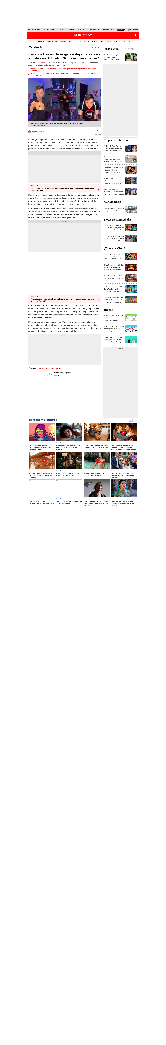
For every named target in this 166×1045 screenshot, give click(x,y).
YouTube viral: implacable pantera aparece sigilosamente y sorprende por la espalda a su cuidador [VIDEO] (114, 59)
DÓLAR (114, 41)
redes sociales (46, 63)
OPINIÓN (55, 41)
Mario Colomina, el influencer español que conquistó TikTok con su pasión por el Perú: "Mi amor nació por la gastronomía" (114, 183)
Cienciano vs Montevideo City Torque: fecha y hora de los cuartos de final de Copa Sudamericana (114, 228)
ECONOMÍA (63, 41)
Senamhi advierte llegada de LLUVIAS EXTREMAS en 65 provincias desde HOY (114, 238)
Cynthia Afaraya (38, 132)
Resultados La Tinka (49, 30)
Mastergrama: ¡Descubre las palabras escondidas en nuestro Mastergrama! (114, 318)
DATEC (120, 41)
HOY (28, 30)
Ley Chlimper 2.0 (82, 30)
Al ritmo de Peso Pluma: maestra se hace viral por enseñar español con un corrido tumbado (63, 70)
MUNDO (79, 41)
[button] (29, 35)
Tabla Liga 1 (36, 30)
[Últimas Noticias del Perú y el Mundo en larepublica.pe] (83, 35)
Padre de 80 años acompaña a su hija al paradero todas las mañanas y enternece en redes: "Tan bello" (63, 189)
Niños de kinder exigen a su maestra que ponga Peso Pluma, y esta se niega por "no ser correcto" (113, 160)
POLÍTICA (48, 41)
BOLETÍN (127, 41)
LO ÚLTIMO (40, 41)
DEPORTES (94, 41)
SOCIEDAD (72, 41)
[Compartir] (98, 130)
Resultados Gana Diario (66, 30)
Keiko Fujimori (94, 30)
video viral (81, 145)
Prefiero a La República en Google (64, 374)
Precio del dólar (108, 30)
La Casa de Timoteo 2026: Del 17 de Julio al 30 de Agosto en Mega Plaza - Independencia (113, 290)
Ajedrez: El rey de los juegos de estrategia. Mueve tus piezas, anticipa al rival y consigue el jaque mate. (114, 340)
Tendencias (36, 47)
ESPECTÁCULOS (105, 41)
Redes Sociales (56, 368)
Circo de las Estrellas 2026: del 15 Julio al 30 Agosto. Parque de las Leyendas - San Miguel (113, 257)
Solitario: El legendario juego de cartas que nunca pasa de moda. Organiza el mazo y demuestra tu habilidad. (114, 330)
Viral (41, 368)
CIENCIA (86, 41)
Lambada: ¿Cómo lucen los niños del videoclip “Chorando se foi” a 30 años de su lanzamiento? (62, 74)
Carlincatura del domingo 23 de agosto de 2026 (114, 210)
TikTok (92, 145)
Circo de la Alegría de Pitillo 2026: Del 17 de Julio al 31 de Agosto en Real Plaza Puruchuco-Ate (113, 301)
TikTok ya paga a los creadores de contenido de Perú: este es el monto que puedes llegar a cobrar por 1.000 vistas (113, 194)
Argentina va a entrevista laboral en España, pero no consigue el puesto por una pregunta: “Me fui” (62, 300)
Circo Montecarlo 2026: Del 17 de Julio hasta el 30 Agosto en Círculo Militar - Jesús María (113, 268)
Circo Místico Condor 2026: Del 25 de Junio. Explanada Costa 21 (113, 278)
